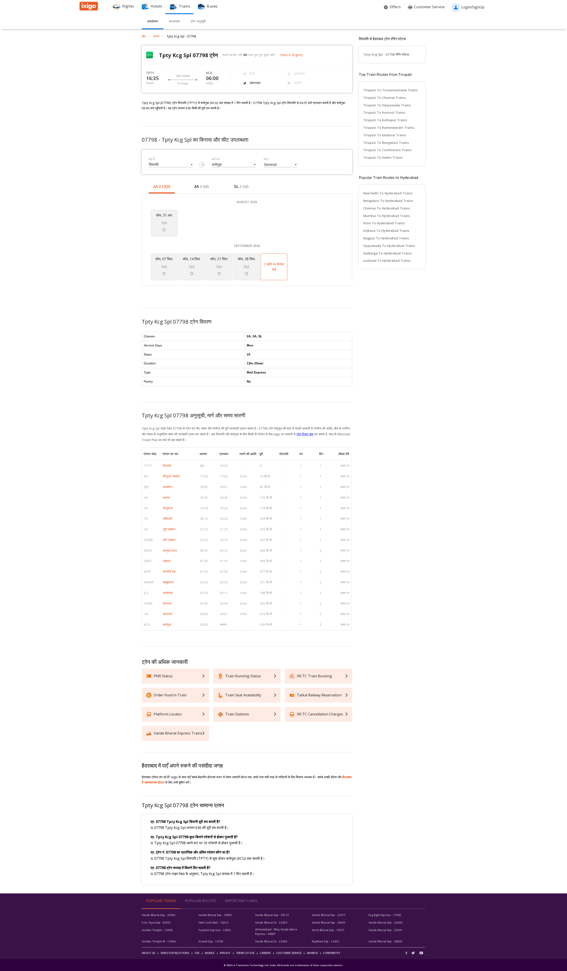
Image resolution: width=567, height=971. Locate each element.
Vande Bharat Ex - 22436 (271, 941)
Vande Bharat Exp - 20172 (272, 915)
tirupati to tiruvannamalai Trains (390, 90)
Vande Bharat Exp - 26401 (329, 922)
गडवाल (167, 561)
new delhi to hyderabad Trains (387, 193)
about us (148, 953)
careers (265, 953)
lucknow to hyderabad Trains (386, 260)
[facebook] (407, 953)
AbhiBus (312, 953)
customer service (288, 953)
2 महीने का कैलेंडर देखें (274, 267)
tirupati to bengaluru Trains (386, 143)
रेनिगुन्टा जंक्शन (171, 476)
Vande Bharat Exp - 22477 (329, 915)
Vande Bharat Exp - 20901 (215, 915)
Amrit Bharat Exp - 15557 (328, 930)
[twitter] (413, 953)
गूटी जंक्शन (169, 529)
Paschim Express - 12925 (214, 930)
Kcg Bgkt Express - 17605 (385, 915)
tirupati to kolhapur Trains (385, 120)
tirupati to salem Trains (382, 157)
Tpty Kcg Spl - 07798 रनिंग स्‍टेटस (386, 54)
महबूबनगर (168, 582)
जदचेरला (168, 593)
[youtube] (421, 953)
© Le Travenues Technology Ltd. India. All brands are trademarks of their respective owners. (283, 965)
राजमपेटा (168, 487)
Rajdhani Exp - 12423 (325, 941)
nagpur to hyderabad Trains (386, 238)
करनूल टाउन (170, 550)
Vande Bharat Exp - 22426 (385, 922)
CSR (197, 953)
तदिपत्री (167, 518)
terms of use (245, 953)
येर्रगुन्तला (168, 508)
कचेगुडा (167, 624)
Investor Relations (175, 953)
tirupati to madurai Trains (384, 135)
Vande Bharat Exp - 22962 (158, 915)
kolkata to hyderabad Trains (386, 231)
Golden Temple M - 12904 (159, 941)
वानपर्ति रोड (169, 571)
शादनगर (167, 603)
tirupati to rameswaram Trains (388, 127)
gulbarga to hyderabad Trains (387, 253)
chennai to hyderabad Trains (386, 208)
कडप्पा (166, 497)
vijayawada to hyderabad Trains (389, 246)
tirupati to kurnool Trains (384, 112)
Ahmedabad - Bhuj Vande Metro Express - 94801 (276, 932)
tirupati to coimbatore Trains (387, 150)
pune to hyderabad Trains (384, 223)
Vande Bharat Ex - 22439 (271, 922)
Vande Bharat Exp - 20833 (385, 941)
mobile (210, 953)
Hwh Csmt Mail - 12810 (213, 922)
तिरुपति (167, 465)
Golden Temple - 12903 (157, 930)
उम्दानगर (167, 614)
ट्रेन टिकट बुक (304, 434)
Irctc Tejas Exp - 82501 (156, 922)
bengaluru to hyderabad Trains (388, 201)
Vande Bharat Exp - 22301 (385, 930)
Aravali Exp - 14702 (210, 941)
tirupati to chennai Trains (384, 98)
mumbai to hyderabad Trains (386, 216)
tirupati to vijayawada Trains (387, 105)
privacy (225, 953)
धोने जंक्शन (169, 540)
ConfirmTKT (331, 953)
